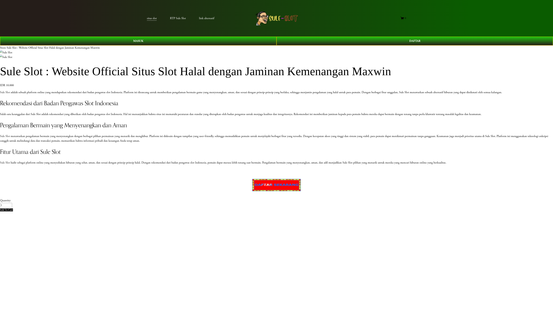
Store (3, 48)
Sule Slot (5, 92)
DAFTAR (414, 41)
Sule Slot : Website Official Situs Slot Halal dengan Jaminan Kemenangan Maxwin (53, 48)
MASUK (138, 41)
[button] (6, 209)
